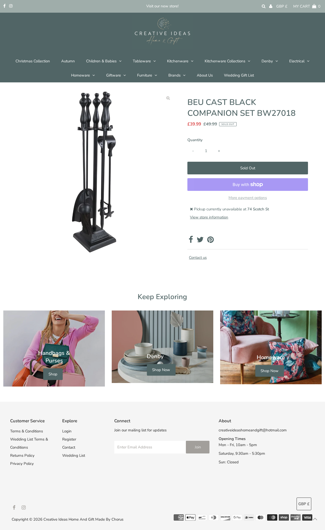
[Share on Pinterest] (210, 241)
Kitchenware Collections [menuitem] (225, 61)
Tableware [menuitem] (142, 61)
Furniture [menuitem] (144, 75)
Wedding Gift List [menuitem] (239, 75)
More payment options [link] (248, 197)
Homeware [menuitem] (80, 75)
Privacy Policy (22, 463)
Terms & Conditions (26, 431)
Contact (68, 447)
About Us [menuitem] (205, 75)
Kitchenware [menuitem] (177, 61)
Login (67, 431)
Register (69, 439)
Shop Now (161, 369)
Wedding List (73, 455)
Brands (174, 75)
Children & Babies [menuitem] (101, 61)
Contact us (198, 257)
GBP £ (281, 6)
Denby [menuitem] (267, 61)
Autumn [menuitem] (68, 61)
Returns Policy (22, 455)
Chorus (117, 519)
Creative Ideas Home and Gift (69, 519)
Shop (52, 374)
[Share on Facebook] (191, 241)
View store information (209, 217)
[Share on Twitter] (200, 241)
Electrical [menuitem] (296, 61)
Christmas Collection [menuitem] (32, 61)
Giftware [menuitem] (113, 75)
